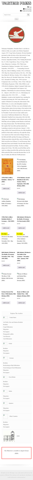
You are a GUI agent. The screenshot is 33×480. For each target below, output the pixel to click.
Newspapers (6, 331)
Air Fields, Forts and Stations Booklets (13, 322)
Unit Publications (7, 339)
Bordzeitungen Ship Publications (11, 365)
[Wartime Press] (16, 3)
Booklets (5, 324)
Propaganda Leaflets (8, 334)
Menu (16, 19)
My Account (28, 9)
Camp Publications (8, 327)
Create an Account (26, 11)
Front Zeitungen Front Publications (12, 368)
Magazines (6, 329)
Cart (30, 7)
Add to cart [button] (6, 188)
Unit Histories (6, 336)
